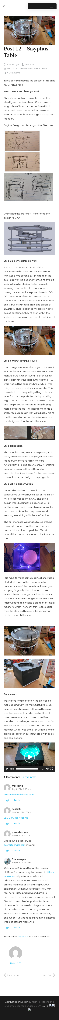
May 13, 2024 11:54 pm (21, 862)
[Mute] (47, 768)
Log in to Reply (12, 800)
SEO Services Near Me (16, 817)
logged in (23, 936)
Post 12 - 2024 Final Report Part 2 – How (27, 68)
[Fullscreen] (51, 768)
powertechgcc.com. (15, 844)
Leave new (29, 777)
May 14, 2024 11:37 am (21, 835)
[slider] (27, 769)
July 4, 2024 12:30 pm (21, 789)
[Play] (7, 768)
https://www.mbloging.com (19, 794)
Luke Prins (29, 64)
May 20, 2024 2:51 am (21, 812)
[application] (29, 757)
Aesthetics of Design (17, 1001)
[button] (51, 6)
